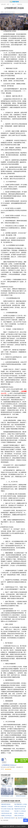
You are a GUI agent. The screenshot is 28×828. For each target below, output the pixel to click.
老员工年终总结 (5, 811)
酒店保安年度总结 (5, 804)
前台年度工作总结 (22, 817)
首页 (8, 4)
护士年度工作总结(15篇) (7, 808)
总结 (13, 4)
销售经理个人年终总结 (7, 806)
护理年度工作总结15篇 (20, 806)
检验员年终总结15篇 (20, 808)
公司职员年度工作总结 (9, 817)
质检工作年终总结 (19, 815)
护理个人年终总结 (19, 813)
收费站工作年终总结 (6, 815)
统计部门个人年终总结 (20, 811)
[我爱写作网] (14, 1)
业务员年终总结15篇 (6, 813)
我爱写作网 (12, 826)
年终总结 (19, 4)
